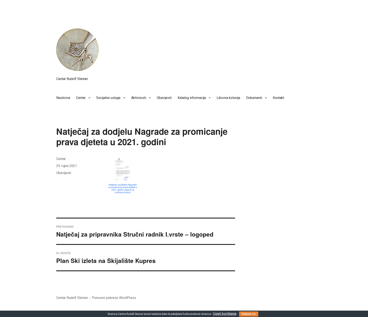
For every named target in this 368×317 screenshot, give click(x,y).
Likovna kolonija (228, 98)
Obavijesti (164, 98)
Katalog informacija (192, 98)
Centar (81, 98)
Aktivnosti (138, 98)
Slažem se (249, 314)
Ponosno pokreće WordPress (114, 298)
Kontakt (278, 98)
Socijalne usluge (108, 98)
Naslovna (63, 98)
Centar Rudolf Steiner (72, 79)
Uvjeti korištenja (224, 314)
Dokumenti (254, 98)
